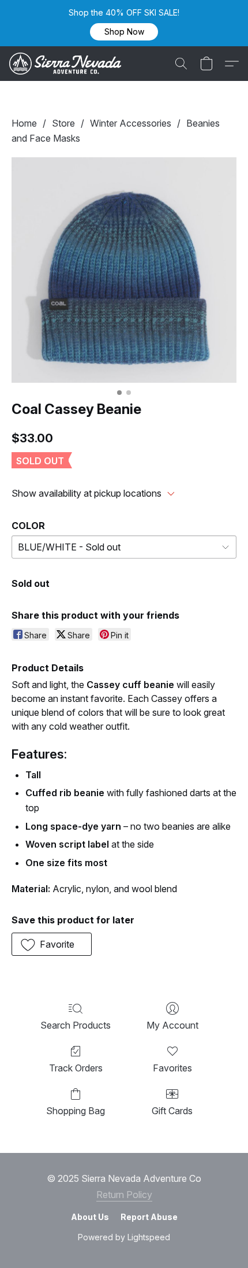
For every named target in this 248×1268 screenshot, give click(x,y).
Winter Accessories (130, 123)
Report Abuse (149, 1217)
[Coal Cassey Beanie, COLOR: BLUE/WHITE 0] (124, 270)
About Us (90, 1217)
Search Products (75, 1025)
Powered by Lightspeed (124, 1237)
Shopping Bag (75, 1111)
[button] (124, 31)
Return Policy (124, 1194)
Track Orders (76, 1068)
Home (24, 123)
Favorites (172, 1068)
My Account (172, 1025)
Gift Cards (172, 1111)
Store (63, 123)
